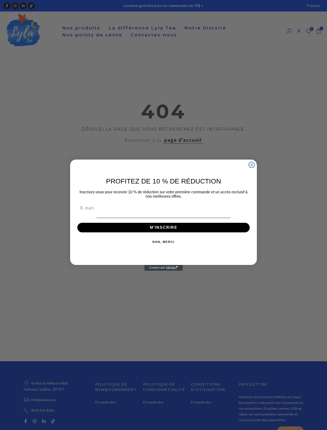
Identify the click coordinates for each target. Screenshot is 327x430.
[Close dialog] (251, 165)
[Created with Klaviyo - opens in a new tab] (163, 268)
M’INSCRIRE (163, 227)
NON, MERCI (163, 242)
